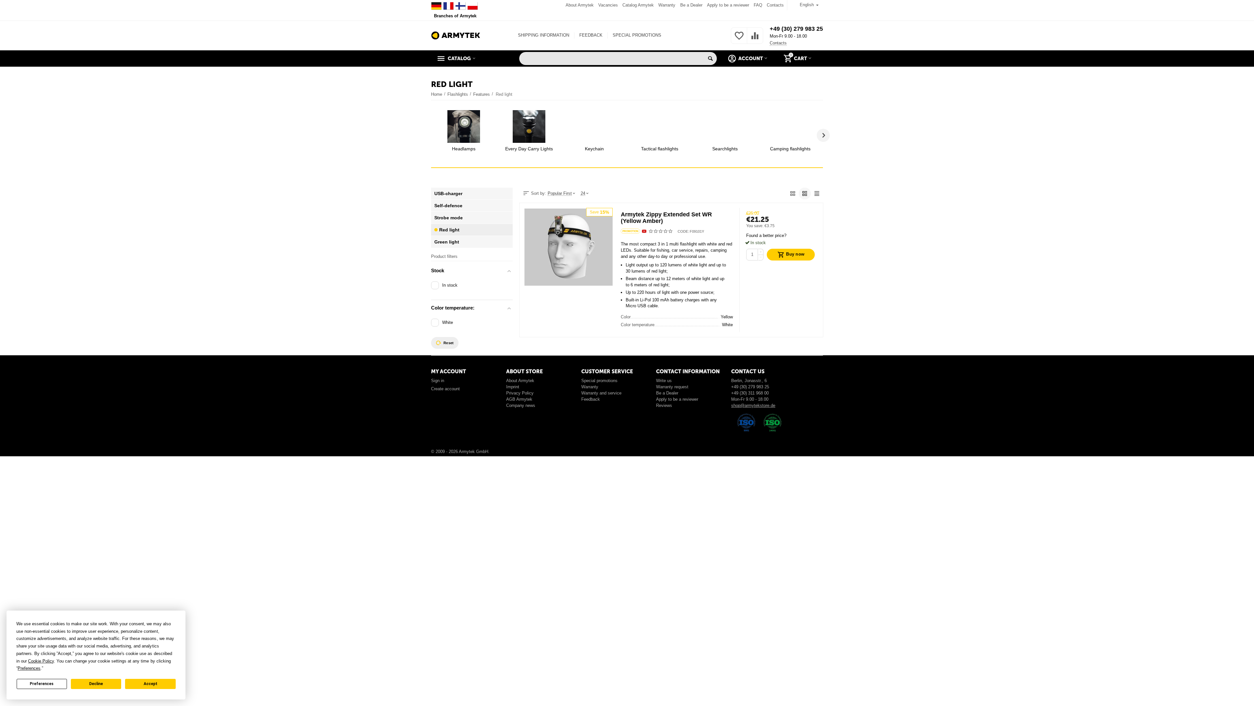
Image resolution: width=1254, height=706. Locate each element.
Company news (520, 405)
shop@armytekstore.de (753, 405)
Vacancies (608, 5)
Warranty (666, 5)
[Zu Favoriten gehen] (739, 39)
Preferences (42, 683)
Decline (96, 683)
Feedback (590, 399)
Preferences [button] (29, 668)
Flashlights (457, 94)
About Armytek (580, 5)
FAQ (758, 5)
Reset (448, 343)
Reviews (664, 405)
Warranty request (672, 386)
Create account (445, 388)
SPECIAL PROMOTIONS (637, 35)
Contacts (775, 5)
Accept (150, 683)
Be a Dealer (691, 5)
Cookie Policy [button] (41, 661)
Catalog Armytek (638, 5)
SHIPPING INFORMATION (543, 35)
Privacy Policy (520, 393)
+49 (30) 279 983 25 (796, 28)
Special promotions (599, 380)
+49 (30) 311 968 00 (750, 393)
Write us (664, 380)
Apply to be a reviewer (728, 5)
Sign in (437, 380)
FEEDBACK (591, 35)
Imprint (512, 386)
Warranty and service (601, 393)
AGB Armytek (519, 399)
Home (436, 94)
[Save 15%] (568, 246)
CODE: (683, 231)
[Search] (710, 58)
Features (481, 94)
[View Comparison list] (755, 39)
